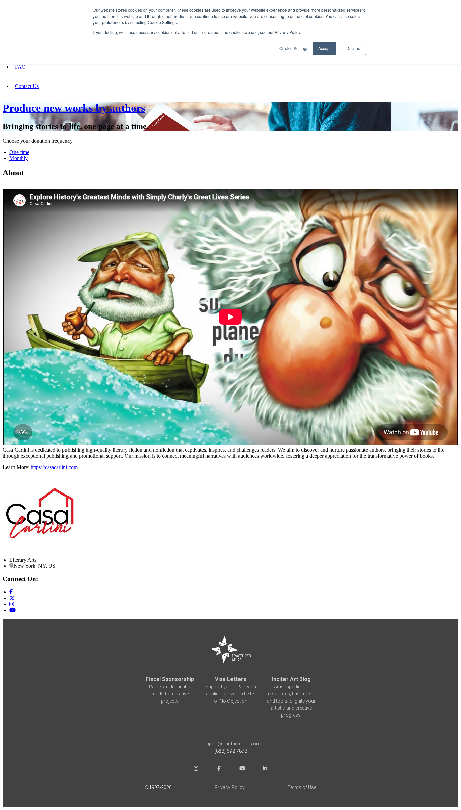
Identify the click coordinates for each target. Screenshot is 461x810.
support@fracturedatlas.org (231, 743)
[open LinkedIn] (265, 769)
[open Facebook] (219, 769)
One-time (19, 152)
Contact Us (27, 86)
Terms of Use (302, 787)
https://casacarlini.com (54, 467)
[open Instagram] (196, 769)
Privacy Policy (230, 787)
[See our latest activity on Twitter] (12, 598)
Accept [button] (324, 48)
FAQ (20, 67)
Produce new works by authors (74, 108)
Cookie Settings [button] (293, 48)
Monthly (18, 158)
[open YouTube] (242, 769)
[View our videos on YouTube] (12, 610)
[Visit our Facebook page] (11, 592)
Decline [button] (353, 48)
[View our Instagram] (11, 604)
